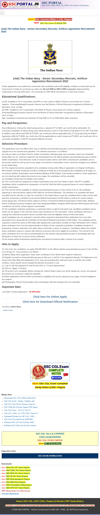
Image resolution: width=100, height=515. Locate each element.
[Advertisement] (50, 336)
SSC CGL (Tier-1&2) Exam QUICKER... (19, 419)
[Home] (20, 7)
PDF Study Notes (74, 501)
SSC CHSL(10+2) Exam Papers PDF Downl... (21, 407)
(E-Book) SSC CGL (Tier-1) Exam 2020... (19, 422)
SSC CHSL (39, 501)
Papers (50, 501)
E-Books (59, 501)
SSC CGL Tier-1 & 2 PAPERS (50, 434)
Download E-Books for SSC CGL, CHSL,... (20, 416)
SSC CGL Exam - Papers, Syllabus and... (20, 401)
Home (19, 501)
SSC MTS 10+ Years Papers (18, 473)
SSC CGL (28, 501)
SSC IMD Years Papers (16, 482)
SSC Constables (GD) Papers (19, 485)
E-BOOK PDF (61, 23)
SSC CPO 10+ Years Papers (18, 488)
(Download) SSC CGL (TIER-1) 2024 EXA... (20, 398)
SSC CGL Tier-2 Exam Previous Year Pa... (20, 404)
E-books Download (10, 494)
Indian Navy (8, 310)
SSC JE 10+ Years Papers (17, 476)
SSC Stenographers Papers (18, 479)
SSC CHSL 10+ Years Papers (18, 470)
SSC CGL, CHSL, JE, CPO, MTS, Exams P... (21, 413)
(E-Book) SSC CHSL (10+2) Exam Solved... (20, 425)
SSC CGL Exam (47, 23)
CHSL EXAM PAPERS (50, 437)
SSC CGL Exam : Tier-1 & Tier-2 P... (18, 410)
